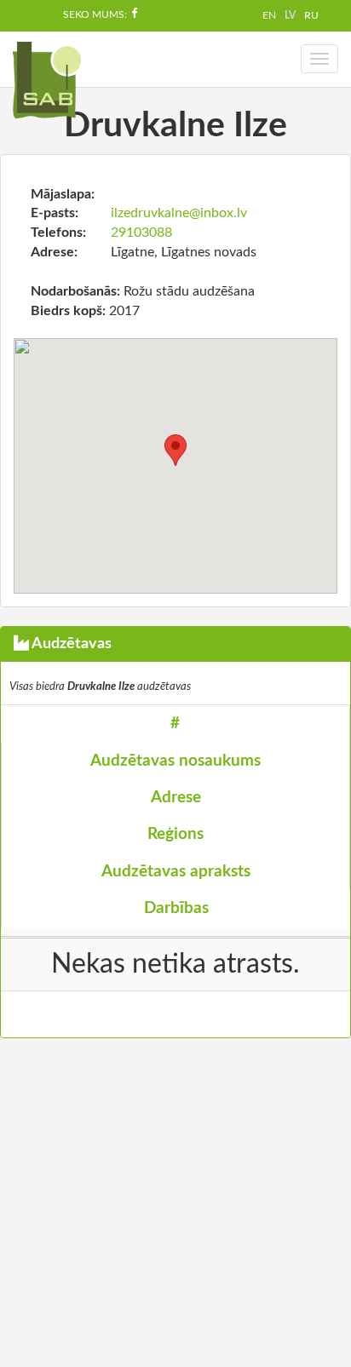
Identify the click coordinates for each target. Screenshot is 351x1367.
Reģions (175, 834)
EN (269, 15)
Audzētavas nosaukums (175, 761)
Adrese (176, 798)
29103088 (141, 232)
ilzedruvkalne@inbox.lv (179, 213)
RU (311, 15)
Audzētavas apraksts (175, 872)
